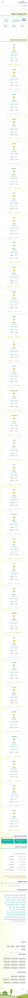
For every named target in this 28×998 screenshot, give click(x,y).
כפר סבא (14, 292)
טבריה (14, 242)
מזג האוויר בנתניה (18, 558)
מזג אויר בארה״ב (15, 982)
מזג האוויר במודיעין (17, 385)
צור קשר (17, 946)
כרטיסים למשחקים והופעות (20, 841)
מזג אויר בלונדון (15, 958)
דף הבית (23, 5)
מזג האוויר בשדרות (18, 805)
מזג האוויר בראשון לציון (18, 756)
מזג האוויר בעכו (17, 583)
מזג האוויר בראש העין (17, 731)
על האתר (12, 946)
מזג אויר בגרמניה (14, 979)
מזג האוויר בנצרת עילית (18, 533)
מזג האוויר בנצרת (18, 509)
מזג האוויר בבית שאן (17, 163)
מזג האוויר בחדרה (18, 212)
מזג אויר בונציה (22, 967)
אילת (14, 45)
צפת (14, 638)
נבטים (14, 440)
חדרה (14, 193)
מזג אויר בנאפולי (7, 967)
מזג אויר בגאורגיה (7, 982)
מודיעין (14, 366)
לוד (14, 341)
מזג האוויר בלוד (17, 361)
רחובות (14, 761)
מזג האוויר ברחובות (17, 780)
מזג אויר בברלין (22, 961)
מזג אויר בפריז (6, 961)
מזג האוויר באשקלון (17, 114)
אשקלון (14, 94)
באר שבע (14, 119)
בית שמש (14, 168)
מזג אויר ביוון (22, 982)
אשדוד (14, 69)
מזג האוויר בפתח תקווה (18, 632)
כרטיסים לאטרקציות (7, 840)
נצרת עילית (14, 514)
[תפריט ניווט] (2, 2)
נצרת (14, 489)
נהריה (14, 465)
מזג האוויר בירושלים (17, 286)
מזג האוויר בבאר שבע (17, 138)
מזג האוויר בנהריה (18, 484)
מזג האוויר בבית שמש (17, 188)
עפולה (14, 588)
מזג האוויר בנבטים (18, 459)
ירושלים (14, 267)
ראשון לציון (14, 736)
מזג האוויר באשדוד (18, 89)
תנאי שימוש (23, 946)
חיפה (14, 218)
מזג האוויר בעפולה (18, 608)
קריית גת (14, 662)
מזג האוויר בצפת (17, 657)
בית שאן (14, 144)
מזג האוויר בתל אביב (17, 830)
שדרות (14, 786)
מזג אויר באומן (14, 964)
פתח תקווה (14, 613)
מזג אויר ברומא (22, 958)
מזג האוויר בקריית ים (17, 706)
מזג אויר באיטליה (14, 976)
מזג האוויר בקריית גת (17, 682)
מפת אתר (23, 949)
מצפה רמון (14, 415)
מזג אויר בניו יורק (7, 958)
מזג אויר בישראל (22, 976)
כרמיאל (14, 316)
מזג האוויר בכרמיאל (17, 336)
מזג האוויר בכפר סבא (17, 311)
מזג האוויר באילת (18, 64)
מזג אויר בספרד (6, 979)
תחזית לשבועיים (10, 64)
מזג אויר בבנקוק (22, 964)
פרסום (8, 946)
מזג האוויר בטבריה (18, 262)
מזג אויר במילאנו (14, 967)
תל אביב (14, 810)
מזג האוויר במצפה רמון (18, 435)
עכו (14, 563)
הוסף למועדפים (13, 55)
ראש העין (14, 712)
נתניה (14, 539)
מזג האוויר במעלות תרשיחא (17, 410)
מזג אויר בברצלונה (14, 961)
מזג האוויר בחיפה (18, 237)
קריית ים (14, 687)
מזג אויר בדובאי (7, 964)
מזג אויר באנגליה (22, 979)
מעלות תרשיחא (14, 391)
